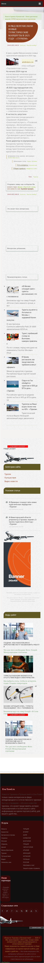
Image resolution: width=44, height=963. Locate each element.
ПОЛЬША (26, 859)
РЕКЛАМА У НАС (28, 865)
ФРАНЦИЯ (26, 853)
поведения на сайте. (31, 168)
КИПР (25, 835)
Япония (4, 841)
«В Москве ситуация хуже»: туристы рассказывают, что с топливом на (22, 291)
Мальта (4, 829)
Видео (3, 859)
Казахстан (4, 832)
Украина (4, 838)
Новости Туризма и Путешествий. (14, 16)
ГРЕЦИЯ (26, 844)
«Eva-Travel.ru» (5, 962)
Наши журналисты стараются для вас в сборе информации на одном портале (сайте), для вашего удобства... (22, 948)
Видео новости (11, 481)
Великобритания (7, 850)
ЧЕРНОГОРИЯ (28, 847)
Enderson (23, 45)
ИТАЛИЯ (26, 850)
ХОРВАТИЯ (27, 838)
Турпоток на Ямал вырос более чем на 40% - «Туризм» (29, 406)
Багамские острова (8, 835)
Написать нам (6, 862)
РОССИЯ (26, 862)
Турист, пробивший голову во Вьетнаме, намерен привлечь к (22, 338)
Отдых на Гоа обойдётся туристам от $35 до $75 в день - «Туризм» (22, 386)
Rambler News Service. (14, 157)
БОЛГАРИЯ (27, 841)
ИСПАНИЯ (26, 856)
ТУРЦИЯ (26, 829)
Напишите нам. (33, 165)
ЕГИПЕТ (25, 832)
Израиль (4, 844)
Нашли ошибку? (32, 45)
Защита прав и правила (31, 868)
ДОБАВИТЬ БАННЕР (17, 446)
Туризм (35, 177)
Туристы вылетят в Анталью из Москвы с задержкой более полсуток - (22, 315)
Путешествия (10, 477)
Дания (3, 847)
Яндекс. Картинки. (32, 161)
